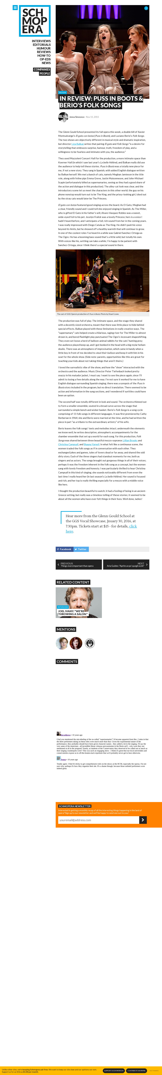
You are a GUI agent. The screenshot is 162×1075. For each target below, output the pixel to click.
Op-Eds (45, 59)
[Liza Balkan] (62, 643)
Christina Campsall (68, 444)
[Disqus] (102, 697)
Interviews (41, 41)
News (46, 63)
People (45, 73)
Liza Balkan (78, 143)
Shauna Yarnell (91, 444)
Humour (44, 48)
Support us (113, 1071)
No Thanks (154, 1071)
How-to (44, 55)
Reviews (44, 52)
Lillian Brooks (130, 440)
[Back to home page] (35, 21)
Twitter (82, 549)
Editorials (42, 44)
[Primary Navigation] (15, 7)
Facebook (65, 549)
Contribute (137, 1071)
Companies (42, 69)
